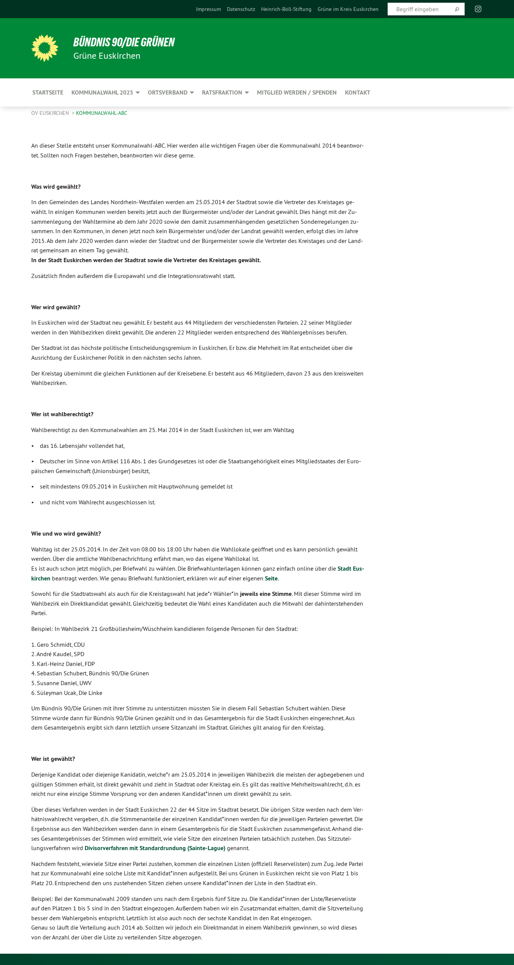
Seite (271, 578)
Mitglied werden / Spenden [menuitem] (297, 92)
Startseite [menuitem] (47, 92)
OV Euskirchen (50, 113)
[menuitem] (208, 9)
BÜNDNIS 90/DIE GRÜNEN (124, 42)
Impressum (208, 9)
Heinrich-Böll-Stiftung (286, 9)
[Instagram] (478, 9)
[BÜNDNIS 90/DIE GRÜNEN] (44, 48)
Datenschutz (241, 9)
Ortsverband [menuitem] (167, 92)
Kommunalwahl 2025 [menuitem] (102, 92)
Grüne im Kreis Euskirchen (348, 9)
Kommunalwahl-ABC (101, 113)
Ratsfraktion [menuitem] (222, 92)
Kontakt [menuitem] (357, 92)
